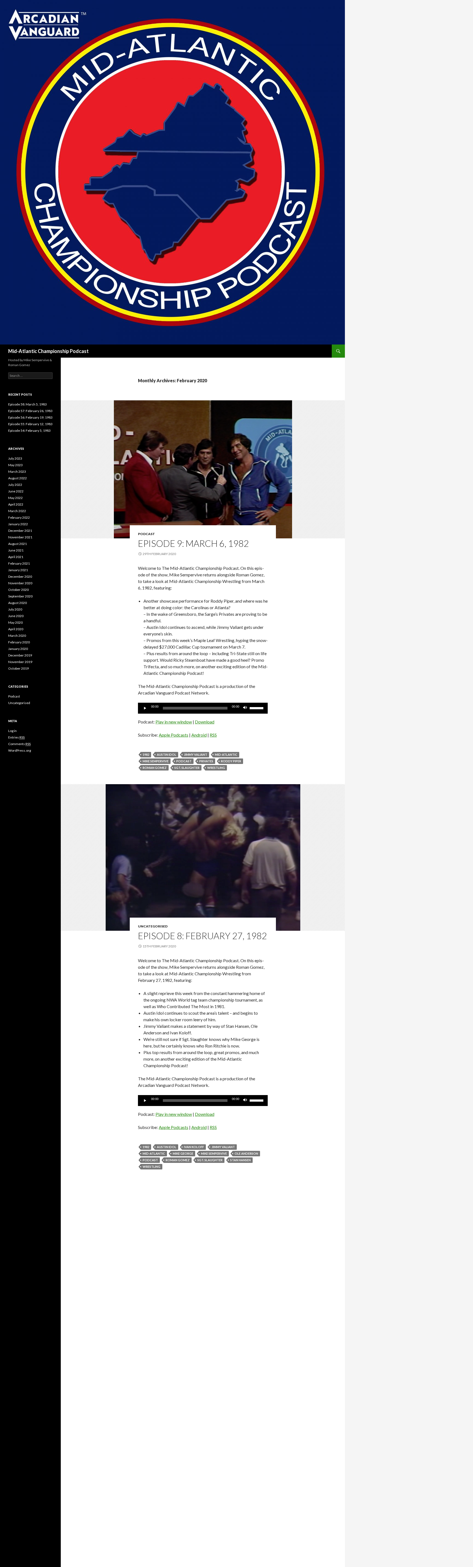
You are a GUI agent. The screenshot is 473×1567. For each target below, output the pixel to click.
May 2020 (15, 622)
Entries (16, 737)
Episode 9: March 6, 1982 (193, 543)
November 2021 (20, 537)
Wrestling (216, 767)
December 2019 (20, 655)
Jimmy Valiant (195, 754)
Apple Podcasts (173, 734)
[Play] (145, 708)
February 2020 (19, 642)
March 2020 (17, 636)
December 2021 (20, 531)
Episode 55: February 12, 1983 (30, 424)
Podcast (146, 534)
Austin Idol (166, 754)
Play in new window (173, 721)
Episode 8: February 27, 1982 (202, 935)
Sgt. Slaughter (187, 767)
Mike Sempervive (156, 761)
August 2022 (17, 478)
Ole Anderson (246, 1153)
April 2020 (15, 629)
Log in (12, 731)
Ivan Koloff (194, 1147)
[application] (203, 708)
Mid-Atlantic (226, 754)
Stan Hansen (240, 1160)
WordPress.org (19, 750)
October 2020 (18, 590)
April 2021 (15, 557)
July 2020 (15, 609)
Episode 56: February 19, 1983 (30, 417)
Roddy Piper (231, 761)
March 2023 (17, 471)
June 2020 (16, 616)
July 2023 (15, 458)
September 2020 (20, 596)
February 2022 (19, 517)
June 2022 (16, 491)
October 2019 (18, 668)
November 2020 (20, 583)
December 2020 (20, 576)
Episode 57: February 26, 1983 (30, 411)
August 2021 (17, 544)
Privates (206, 761)
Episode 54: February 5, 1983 (29, 430)
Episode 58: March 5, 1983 (27, 404)
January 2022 (18, 524)
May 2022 (15, 498)
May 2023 (15, 465)
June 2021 (16, 550)
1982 (146, 754)
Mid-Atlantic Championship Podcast (48, 351)
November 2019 (20, 662)
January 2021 (18, 570)
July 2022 (15, 485)
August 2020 (17, 603)
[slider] (257, 708)
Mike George (183, 1153)
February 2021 (19, 563)
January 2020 (18, 649)
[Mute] (245, 708)
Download (204, 721)
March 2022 (17, 511)
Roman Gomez (155, 767)
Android (199, 734)
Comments (19, 744)
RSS (213, 734)
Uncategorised (153, 926)
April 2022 (15, 504)
